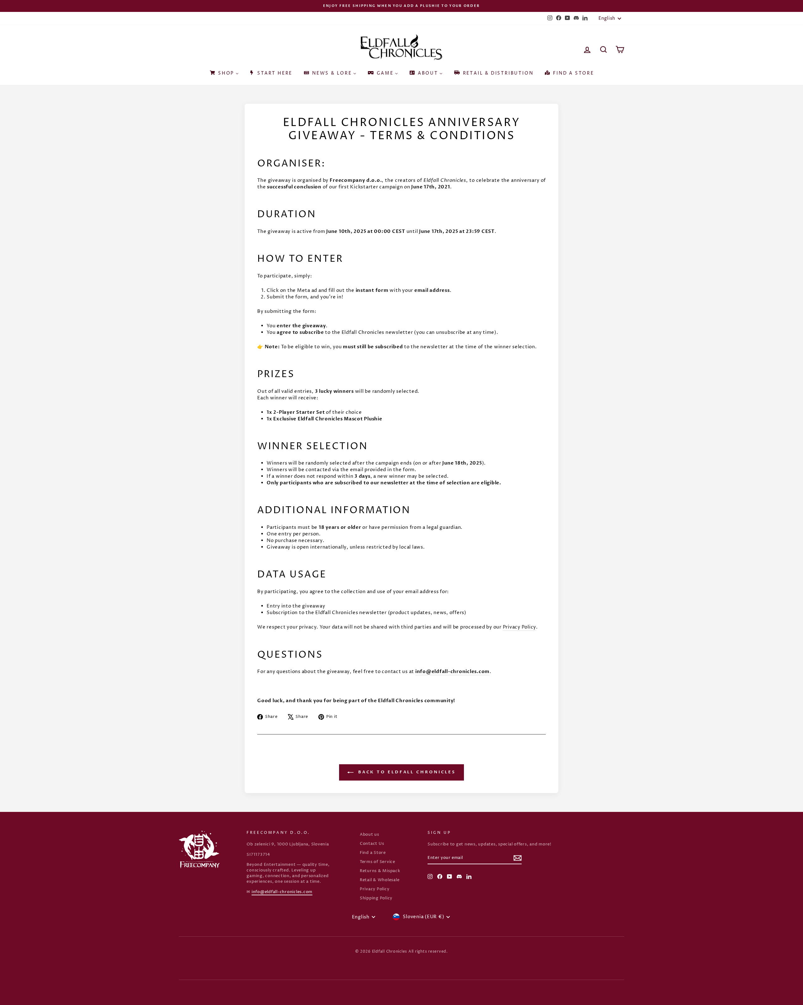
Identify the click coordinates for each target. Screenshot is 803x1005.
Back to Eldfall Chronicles (406, 772)
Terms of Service (377, 862)
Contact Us (372, 843)
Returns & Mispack (380, 871)
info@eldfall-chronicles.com (282, 892)
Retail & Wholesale (380, 880)
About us (369, 834)
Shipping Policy (376, 898)
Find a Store (373, 852)
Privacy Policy (375, 889)
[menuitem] (224, 71)
